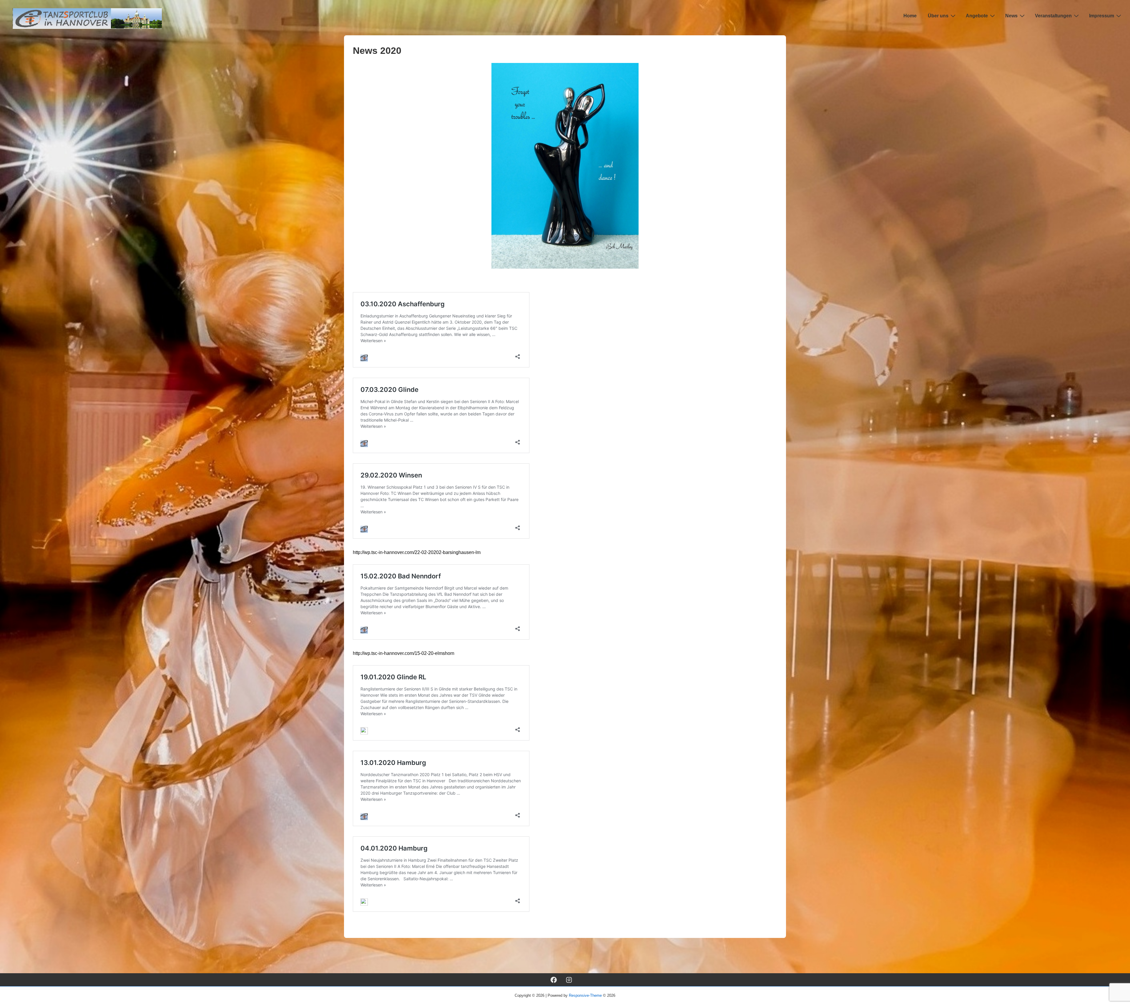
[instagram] (569, 980)
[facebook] (553, 980)
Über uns (938, 15)
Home (910, 15)
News (1011, 15)
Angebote (977, 15)
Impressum (1101, 15)
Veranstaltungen (1053, 15)
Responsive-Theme (585, 995)
